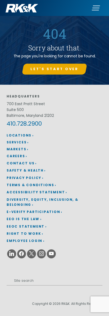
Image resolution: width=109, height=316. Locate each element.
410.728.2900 (24, 123)
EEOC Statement (25, 226)
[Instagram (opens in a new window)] (42, 254)
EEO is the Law (23, 219)
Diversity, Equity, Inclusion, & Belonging (42, 202)
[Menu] (96, 8)
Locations (19, 135)
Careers (16, 156)
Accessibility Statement (36, 192)
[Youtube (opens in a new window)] (51, 254)
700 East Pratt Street (26, 103)
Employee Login (24, 240)
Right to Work (24, 233)
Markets (16, 149)
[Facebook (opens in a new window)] (22, 254)
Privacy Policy (24, 178)
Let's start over (54, 68)
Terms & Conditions (30, 185)
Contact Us (21, 163)
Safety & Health (25, 170)
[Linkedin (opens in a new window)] (12, 254)
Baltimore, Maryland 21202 (30, 115)
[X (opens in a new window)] (31, 254)
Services (16, 142)
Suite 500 (15, 109)
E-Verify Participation (33, 212)
